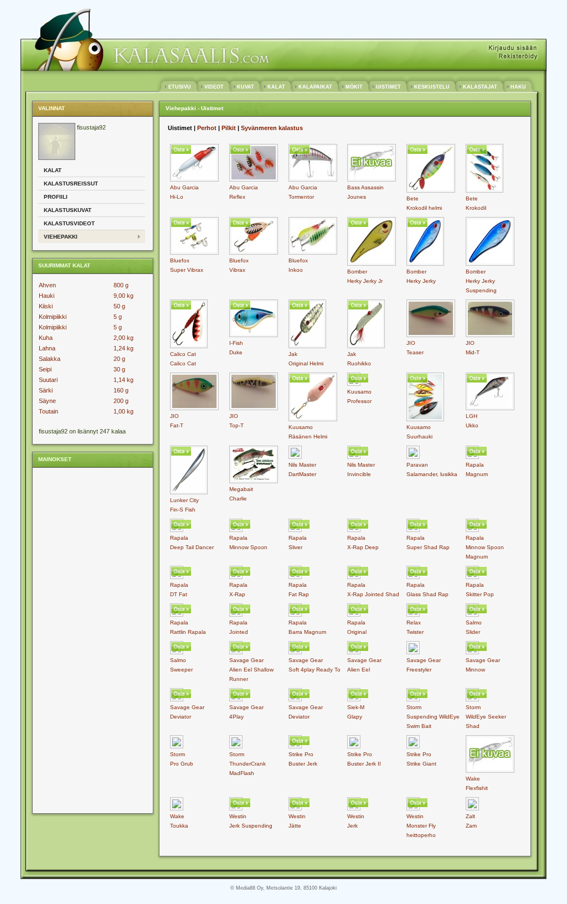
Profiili (56, 197)
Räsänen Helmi (307, 436)
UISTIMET (388, 87)
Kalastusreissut (71, 183)
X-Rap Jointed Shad (373, 594)
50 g (119, 306)
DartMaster (302, 474)
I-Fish (236, 343)
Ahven (47, 285)
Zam (471, 826)
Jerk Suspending (250, 826)
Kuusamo (300, 427)
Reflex (237, 197)
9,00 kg (123, 295)
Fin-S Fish (182, 510)
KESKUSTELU (432, 87)
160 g (121, 390)
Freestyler (418, 670)
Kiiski (46, 306)
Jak (292, 354)
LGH (471, 416)
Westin (237, 816)
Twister (415, 632)
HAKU (518, 87)
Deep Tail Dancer (192, 547)
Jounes (356, 197)
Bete (412, 198)
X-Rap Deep (363, 547)
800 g (121, 285)
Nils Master (302, 465)
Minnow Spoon (248, 547)
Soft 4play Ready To (314, 670)
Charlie (238, 498)
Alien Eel (358, 670)
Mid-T (473, 352)
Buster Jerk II (364, 764)
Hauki (46, 295)
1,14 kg (123, 379)
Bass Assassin (365, 187)
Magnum (477, 474)
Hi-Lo (176, 197)
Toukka (179, 826)
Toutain (48, 411)
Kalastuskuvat (67, 210)
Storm (413, 707)
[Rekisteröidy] (517, 56)
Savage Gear (246, 660)
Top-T (236, 425)
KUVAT (245, 87)
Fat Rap (298, 594)
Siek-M (355, 707)
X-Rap (237, 594)
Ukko (472, 425)
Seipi (45, 369)
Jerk (352, 826)
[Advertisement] (82, 640)
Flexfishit (477, 788)
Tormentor (301, 197)
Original (357, 632)
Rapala (475, 465)
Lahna (47, 348)
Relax (413, 622)
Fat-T (176, 425)
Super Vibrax (186, 270)
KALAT (276, 87)
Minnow (475, 670)
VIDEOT (214, 87)
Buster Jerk (302, 764)
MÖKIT (354, 87)
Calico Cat (183, 354)
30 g (119, 369)
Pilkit (228, 128)
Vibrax (237, 270)
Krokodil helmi (424, 208)
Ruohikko (359, 363)
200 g (121, 400)
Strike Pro (300, 754)
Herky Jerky (421, 281)
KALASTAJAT (480, 87)
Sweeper (181, 670)
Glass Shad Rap (427, 594)
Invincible (359, 474)
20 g (119, 358)
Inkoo (295, 270)
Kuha (46, 337)
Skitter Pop (480, 594)
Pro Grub (181, 764)
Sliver (295, 547)
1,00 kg (123, 411)
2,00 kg (123, 337)
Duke (236, 352)
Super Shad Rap (428, 547)
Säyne (47, 400)
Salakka (49, 358)
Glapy (354, 717)
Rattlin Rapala (188, 632)
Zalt (470, 816)
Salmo (474, 622)
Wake (473, 779)
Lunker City (184, 500)
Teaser (415, 352)
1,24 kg (123, 348)
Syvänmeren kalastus (272, 128)
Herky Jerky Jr (365, 281)
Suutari (48, 379)
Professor (359, 401)
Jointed (238, 632)
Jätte (294, 826)
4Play (236, 717)
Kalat (52, 170)
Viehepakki (61, 237)
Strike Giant (421, 764)
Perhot (207, 128)
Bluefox (179, 260)
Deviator (180, 717)
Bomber (357, 271)
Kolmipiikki (52, 316)
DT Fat (178, 594)
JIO (410, 343)
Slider (473, 632)
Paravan (417, 465)
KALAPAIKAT (315, 87)
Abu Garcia (184, 187)
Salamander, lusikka (431, 474)
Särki (46, 390)
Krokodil (476, 208)
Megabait (241, 489)
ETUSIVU (180, 87)
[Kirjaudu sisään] (512, 48)
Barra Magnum (307, 632)
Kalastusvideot (69, 223)
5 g (118, 316)
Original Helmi (305, 363)
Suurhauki (419, 436)
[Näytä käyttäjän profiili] (56, 157)
